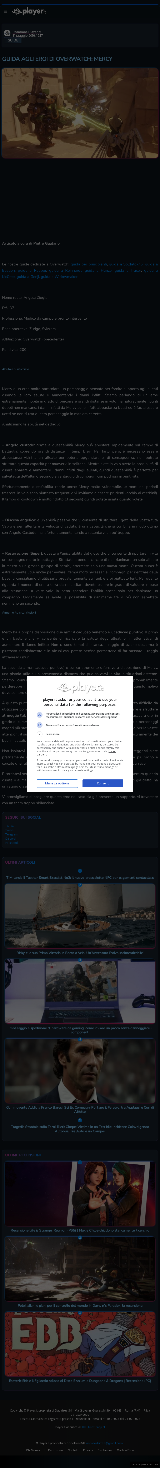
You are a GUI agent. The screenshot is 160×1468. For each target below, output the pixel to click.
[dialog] (80, 734)
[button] (80, 734)
